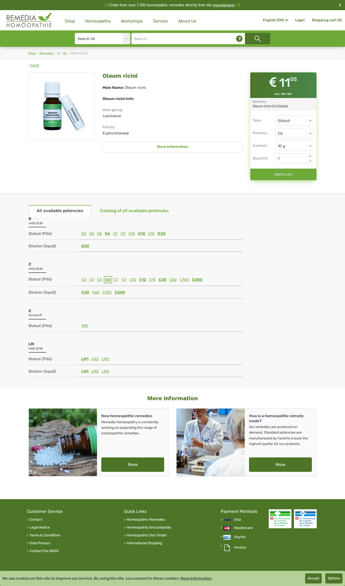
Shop (70, 21)
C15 (152, 279)
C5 (99, 279)
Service (160, 21)
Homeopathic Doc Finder (147, 535)
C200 (197, 279)
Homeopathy (98, 21)
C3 (83, 279)
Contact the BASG (44, 551)
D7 (115, 233)
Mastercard (243, 528)
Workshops (132, 21)
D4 (91, 233)
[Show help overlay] (239, 38)
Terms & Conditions (45, 535)
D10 (132, 233)
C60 (173, 279)
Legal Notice (40, 527)
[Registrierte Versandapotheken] (280, 518)
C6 (108, 279)
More (133, 464)
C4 (91, 279)
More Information (172, 147)
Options (334, 578)
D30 (161, 233)
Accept (313, 578)
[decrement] (310, 161)
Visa (237, 519)
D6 (107, 233)
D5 (99, 233)
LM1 (84, 359)
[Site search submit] (257, 38)
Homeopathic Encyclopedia (149, 527)
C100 (184, 279)
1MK (84, 326)
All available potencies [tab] (60, 210)
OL (65, 53)
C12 (142, 279)
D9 (123, 233)
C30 (162, 279)
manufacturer (224, 5)
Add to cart (283, 174)
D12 (141, 233)
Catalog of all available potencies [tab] (134, 210)
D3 (83, 233)
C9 (124, 279)
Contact (36, 519)
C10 (133, 279)
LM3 (105, 359)
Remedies (46, 53)
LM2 (95, 359)
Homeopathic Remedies (146, 519)
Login (300, 20)
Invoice (240, 547)
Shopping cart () (327, 20)
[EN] (29, 20)
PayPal (239, 537)
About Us (187, 21)
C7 (116, 279)
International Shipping (144, 543)
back (34, 65)
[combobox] (295, 133)
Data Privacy (40, 543)
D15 (151, 233)
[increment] (310, 155)
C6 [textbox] (280, 133)
